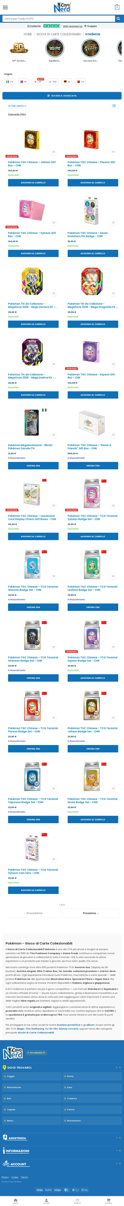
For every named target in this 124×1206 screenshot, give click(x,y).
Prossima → (91, 913)
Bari (9, 1098)
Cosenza (72, 1098)
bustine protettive (68, 1024)
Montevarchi (74, 1120)
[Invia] (118, 18)
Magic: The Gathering (30, 1028)
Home (28, 34)
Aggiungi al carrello (33, 182)
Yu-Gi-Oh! (51, 1028)
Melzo (10, 1120)
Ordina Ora (33, 465)
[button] (5, 7)
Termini (24, 1177)
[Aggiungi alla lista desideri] (53, 152)
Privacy (5, 1177)
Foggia (10, 1076)
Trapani (11, 1109)
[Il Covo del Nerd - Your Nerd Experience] (62, 7)
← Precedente (33, 913)
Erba (69, 1087)
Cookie (14, 1177)
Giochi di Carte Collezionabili (58, 34)
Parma (70, 1109)
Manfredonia (14, 1087)
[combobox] (58, 18)
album (90, 1024)
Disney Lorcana (68, 1028)
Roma (70, 1076)
